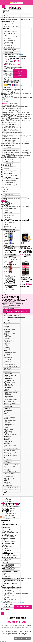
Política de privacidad (18, 602)
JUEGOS (6, 492)
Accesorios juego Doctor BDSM (10, 313)
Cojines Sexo (7, 368)
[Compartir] (3, 641)
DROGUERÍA (7, 370)
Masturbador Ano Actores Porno (11, 111)
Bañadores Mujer (9, 250)
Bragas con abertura (10, 208)
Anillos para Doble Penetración (9, 93)
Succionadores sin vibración (9, 65)
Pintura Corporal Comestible (8, 437)
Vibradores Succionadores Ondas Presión (11, 37)
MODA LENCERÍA (6, 190)
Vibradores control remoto (9, 34)
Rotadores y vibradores (8, 568)
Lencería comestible (10, 301)
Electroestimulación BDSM (9, 186)
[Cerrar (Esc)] (5, 641)
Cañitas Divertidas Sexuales (8, 544)
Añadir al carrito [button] (27, 255)
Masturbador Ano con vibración (10, 130)
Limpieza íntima (8, 491)
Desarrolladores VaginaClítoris (8, 58)
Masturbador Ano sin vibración (9, 127)
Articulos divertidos (9, 524)
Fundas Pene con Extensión (8, 100)
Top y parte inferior (9, 222)
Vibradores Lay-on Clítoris (9, 23)
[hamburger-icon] (3, 6)
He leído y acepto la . (13, 602)
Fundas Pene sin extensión (8, 97)
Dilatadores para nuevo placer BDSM (10, 320)
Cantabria (7, 369)
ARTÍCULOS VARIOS (7, 519)
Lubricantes (23, 19)
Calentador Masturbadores (7, 118)
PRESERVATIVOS (9, 568)
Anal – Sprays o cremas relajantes (10, 426)
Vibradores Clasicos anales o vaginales (11, 27)
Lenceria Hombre (9, 280)
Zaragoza (7, 492)
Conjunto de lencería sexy (11, 235)
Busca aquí (5, 11)
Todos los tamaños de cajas (10, 572)
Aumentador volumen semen (10, 456)
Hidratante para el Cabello (8, 479)
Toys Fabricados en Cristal (9, 164)
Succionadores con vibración (9, 69)
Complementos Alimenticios (8, 462)
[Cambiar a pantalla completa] (2, 641)
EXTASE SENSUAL (20, 55)
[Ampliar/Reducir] (0, 641)
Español (14, 3)
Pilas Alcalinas (8, 566)
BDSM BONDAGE (6, 304)
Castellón (7, 372)
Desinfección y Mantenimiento (8, 484)
